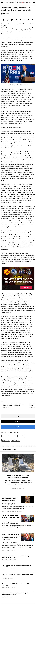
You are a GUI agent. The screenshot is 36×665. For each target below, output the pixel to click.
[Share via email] (20, 19)
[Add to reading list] (32, 19)
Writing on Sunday (25, 138)
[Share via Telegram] (16, 19)
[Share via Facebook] (3, 19)
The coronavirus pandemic (8, 436)
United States (5, 440)
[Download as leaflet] (24, 19)
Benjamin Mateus (5, 13)
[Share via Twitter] (8, 19)
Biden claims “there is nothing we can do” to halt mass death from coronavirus (14, 404)
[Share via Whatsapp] (12, 19)
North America (15, 440)
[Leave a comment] (28, 19)
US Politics (21, 436)
